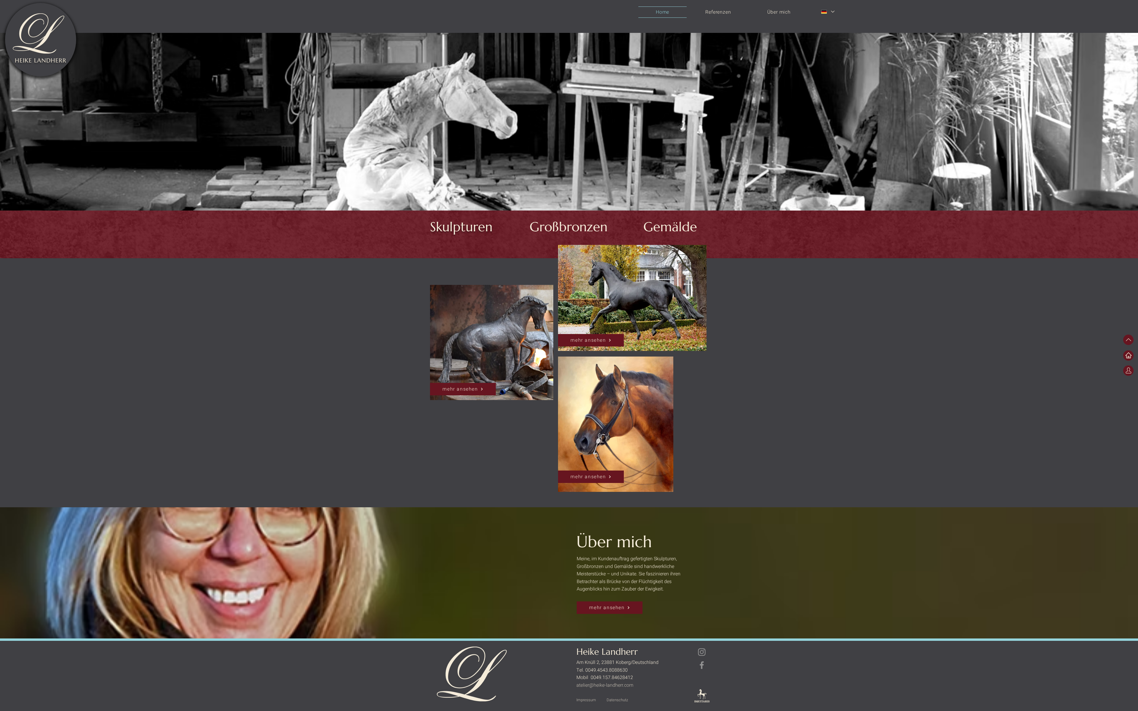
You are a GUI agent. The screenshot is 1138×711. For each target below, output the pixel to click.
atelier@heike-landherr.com (604, 685)
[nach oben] (1128, 340)
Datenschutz (617, 700)
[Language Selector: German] (827, 12)
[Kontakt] (1128, 370)
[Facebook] (702, 665)
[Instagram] (702, 652)
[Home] (1128, 355)
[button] (718, 12)
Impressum (586, 700)
